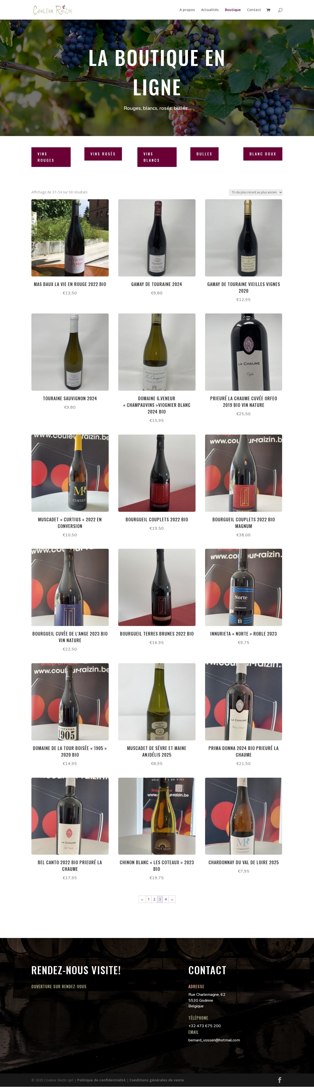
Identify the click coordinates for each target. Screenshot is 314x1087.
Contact (254, 10)
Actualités (210, 10)
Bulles (204, 153)
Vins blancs (152, 157)
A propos (187, 10)
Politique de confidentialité (101, 1080)
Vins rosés (103, 153)
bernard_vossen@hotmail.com (214, 1040)
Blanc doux (262, 153)
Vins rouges (46, 157)
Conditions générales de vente (157, 1080)
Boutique (233, 10)
